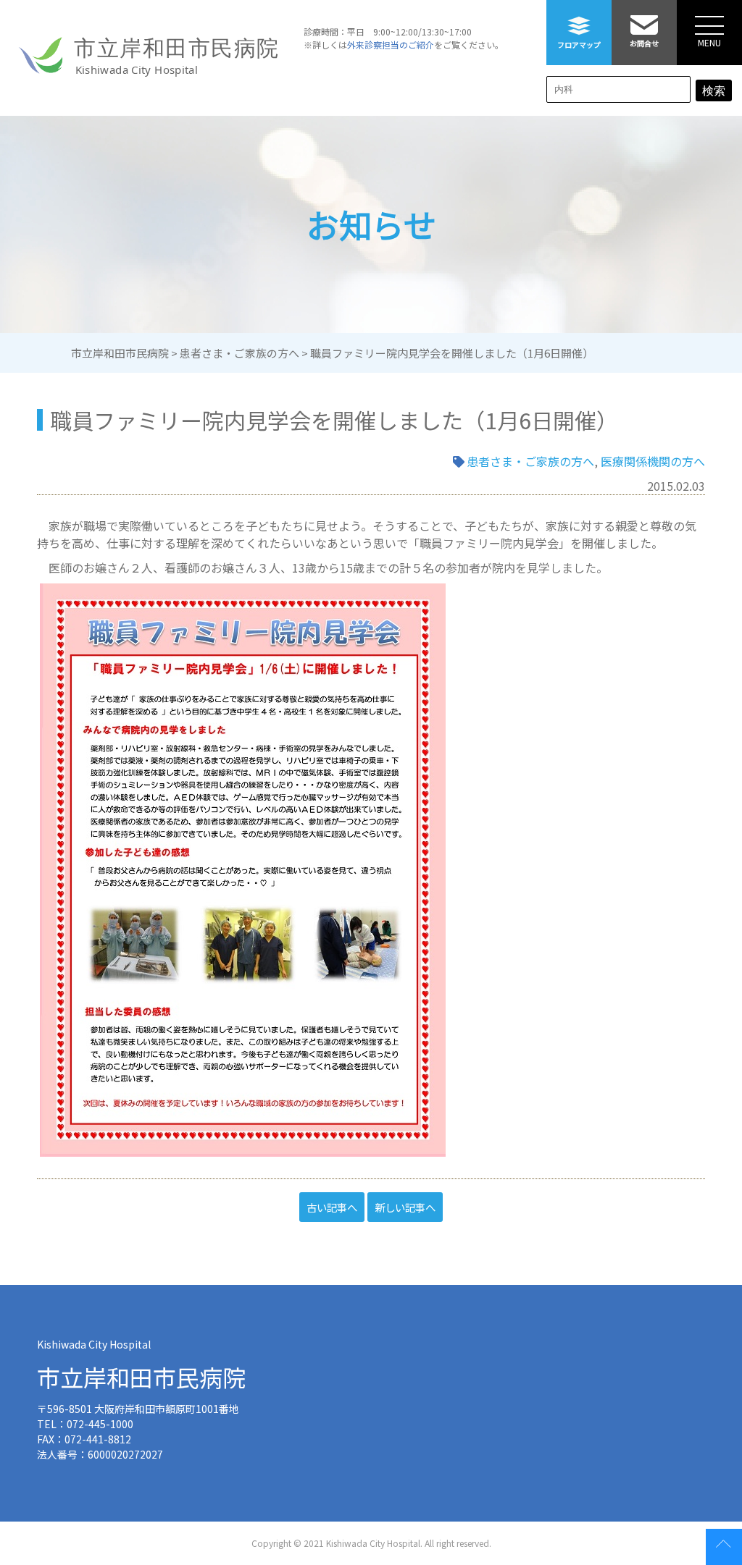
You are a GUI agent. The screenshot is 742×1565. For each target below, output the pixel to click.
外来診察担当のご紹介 (390, 44)
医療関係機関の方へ (653, 461)
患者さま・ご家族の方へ (530, 461)
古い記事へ (332, 1207)
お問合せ (644, 43)
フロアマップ (579, 44)
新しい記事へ (405, 1207)
